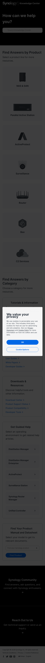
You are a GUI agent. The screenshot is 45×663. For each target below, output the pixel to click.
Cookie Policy (23, 330)
